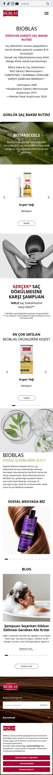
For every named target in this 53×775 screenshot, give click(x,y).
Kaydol (44, 705)
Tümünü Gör (27, 666)
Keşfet (27, 223)
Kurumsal (9, 717)
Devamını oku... (26, 648)
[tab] (13, 405)
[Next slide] (48, 197)
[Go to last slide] (4, 197)
